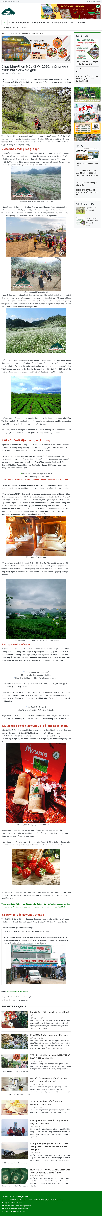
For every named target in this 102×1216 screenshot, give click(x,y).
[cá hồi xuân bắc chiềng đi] (36, 48)
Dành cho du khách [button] (40, 23)
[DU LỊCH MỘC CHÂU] (8, 12)
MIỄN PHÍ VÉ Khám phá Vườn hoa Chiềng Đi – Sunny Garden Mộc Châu (87, 78)
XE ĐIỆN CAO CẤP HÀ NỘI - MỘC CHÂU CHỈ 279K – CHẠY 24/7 (87, 192)
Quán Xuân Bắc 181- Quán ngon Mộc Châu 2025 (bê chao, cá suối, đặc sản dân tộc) (87, 174)
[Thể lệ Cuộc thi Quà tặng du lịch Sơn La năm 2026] (87, 49)
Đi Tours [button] (81, 23)
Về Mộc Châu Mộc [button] (10, 28)
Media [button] (72, 23)
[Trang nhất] (4, 22)
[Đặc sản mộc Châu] (71, 12)
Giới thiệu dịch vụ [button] (59, 23)
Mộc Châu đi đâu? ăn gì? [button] (19, 23)
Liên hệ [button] (23, 28)
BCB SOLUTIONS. (19, 1211)
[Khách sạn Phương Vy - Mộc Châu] (87, 155)
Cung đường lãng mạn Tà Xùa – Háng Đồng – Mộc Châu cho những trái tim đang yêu (49, 1146)
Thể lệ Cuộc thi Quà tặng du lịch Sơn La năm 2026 (87, 62)
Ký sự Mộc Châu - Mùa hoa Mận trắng (49, 1035)
